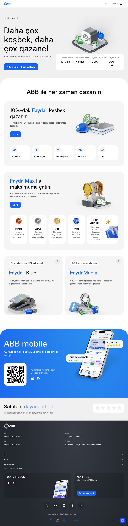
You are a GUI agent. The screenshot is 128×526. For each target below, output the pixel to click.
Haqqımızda (9, 464)
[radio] (98, 408)
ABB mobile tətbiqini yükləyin (21, 67)
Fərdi (6, 18)
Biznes (7, 459)
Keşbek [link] (15, 18)
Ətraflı (15, 134)
